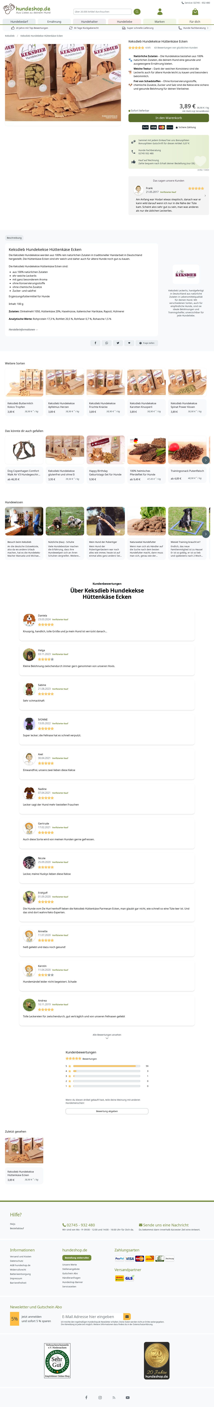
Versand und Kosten (20, 1256)
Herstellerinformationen (22, 329)
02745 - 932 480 (81, 1224)
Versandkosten (202, 111)
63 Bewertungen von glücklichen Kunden (176, 47)
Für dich (195, 21)
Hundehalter (89, 21)
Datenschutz (16, 1260)
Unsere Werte (69, 1264)
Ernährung (54, 21)
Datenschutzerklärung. (143, 1324)
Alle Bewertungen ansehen (107, 1034)
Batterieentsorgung (20, 1274)
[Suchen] (137, 12)
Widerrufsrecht (18, 1269)
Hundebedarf (19, 21)
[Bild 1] (63, 82)
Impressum (16, 1278)
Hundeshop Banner (72, 1282)
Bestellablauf (17, 1228)
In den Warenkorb (169, 118)
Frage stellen (148, 343)
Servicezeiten (69, 1286)
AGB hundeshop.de (20, 1265)
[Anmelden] (160, 11)
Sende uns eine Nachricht (166, 1224)
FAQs (12, 1223)
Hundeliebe (124, 21)
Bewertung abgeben (107, 1111)
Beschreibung (14, 237)
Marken (160, 21)
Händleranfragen (71, 1277)
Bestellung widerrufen (77, 1257)
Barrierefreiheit (18, 1282)
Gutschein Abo (70, 1273)
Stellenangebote (71, 1269)
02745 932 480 (146, 153)
